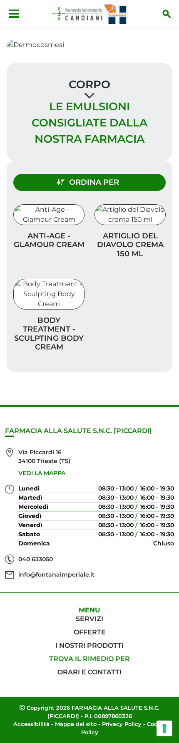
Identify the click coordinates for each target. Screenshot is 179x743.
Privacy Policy (122, 724)
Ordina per (94, 182)
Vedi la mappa (41, 473)
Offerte (90, 632)
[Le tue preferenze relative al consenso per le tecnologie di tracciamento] (164, 728)
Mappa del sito (76, 724)
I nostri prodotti (89, 645)
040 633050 (35, 559)
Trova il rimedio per (89, 659)
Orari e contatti (89, 672)
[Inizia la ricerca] (167, 13)
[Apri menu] (14, 14)
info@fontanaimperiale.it (56, 574)
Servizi (89, 619)
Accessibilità (31, 724)
